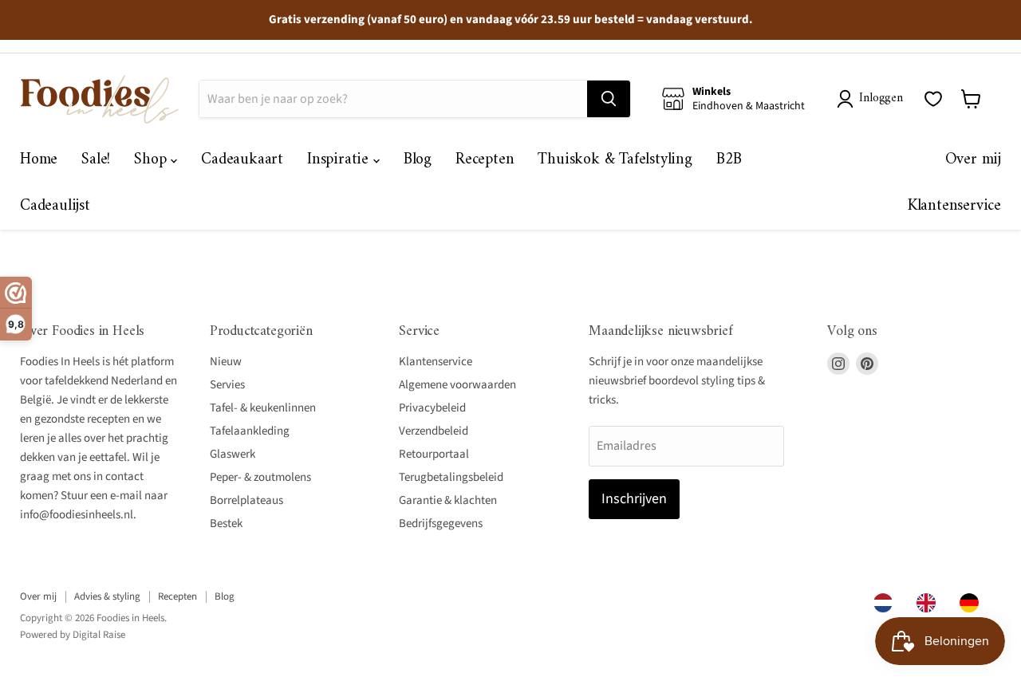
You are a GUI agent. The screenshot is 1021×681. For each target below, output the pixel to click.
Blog (418, 160)
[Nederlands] (887, 602)
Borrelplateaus (246, 500)
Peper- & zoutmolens (260, 477)
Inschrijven (634, 499)
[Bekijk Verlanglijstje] (933, 99)
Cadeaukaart (242, 160)
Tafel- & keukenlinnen (263, 408)
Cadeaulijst (55, 206)
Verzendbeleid (433, 431)
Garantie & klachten (448, 500)
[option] (930, 602)
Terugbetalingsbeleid (451, 477)
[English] (930, 602)
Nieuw (226, 361)
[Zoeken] (608, 99)
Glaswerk (232, 454)
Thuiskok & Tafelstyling (615, 160)
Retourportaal (434, 454)
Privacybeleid (432, 408)
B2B (729, 160)
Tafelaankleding (250, 431)
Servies (227, 384)
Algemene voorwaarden (457, 384)
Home (38, 160)
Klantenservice (954, 206)
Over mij (973, 160)
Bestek (226, 523)
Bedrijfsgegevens (441, 523)
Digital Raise (99, 635)
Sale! (95, 160)
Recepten (484, 160)
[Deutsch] (973, 602)
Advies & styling (107, 596)
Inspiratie (340, 160)
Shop (152, 160)
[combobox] (887, 602)
